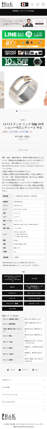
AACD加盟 (6, 387)
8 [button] (30, 111)
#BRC (12, 287)
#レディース (34, 303)
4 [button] (23, 111)
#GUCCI (12, 293)
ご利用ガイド (6, 380)
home (23, 120)
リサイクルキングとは (10, 394)
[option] (23, 89)
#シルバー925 (34, 298)
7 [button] (28, 111)
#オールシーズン (34, 293)
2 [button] (19, 111)
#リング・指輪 (12, 303)
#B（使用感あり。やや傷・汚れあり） (34, 287)
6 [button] (26, 111)
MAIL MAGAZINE (8, 402)
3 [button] (21, 111)
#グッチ (12, 298)
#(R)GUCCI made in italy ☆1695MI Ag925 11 (12, 278)
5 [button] (24, 111)
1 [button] (16, 111)
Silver (12, 309)
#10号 (34, 279)
